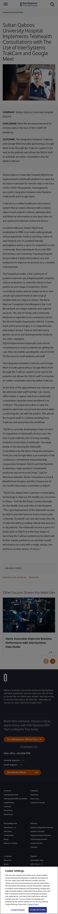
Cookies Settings (18, 910)
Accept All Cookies (37, 910)
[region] (29, 890)
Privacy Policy (33, 904)
